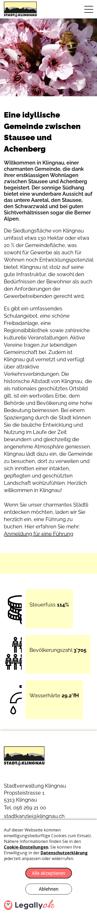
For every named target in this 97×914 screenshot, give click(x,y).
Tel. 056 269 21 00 (25, 807)
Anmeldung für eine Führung (38, 534)
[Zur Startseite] (24, 9)
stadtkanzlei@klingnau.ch (34, 816)
